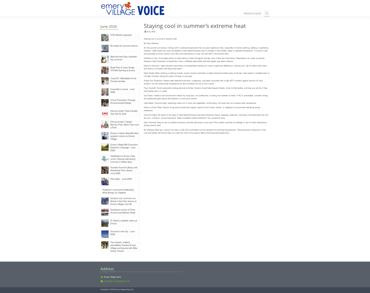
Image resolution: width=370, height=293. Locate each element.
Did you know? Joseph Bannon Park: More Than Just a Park (124, 124)
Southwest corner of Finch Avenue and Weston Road (122, 211)
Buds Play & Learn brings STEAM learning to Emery (122, 69)
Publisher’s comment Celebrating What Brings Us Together (118, 191)
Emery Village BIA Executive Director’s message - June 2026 (124, 147)
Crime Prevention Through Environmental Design (122, 101)
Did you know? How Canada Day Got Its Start (123, 112)
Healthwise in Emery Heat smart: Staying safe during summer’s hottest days (122, 158)
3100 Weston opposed (121, 34)
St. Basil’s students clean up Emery (123, 222)
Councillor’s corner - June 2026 (122, 90)
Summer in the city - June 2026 (122, 233)
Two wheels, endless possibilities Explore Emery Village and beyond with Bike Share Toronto (123, 246)
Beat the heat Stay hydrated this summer (123, 58)
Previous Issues (252, 13)
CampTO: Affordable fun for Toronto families (123, 80)
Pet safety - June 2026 (121, 178)
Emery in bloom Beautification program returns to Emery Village (124, 136)
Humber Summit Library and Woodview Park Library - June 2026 (123, 170)
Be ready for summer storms (124, 45)
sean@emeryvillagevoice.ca (117, 281)
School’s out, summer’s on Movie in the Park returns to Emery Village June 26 (123, 201)
